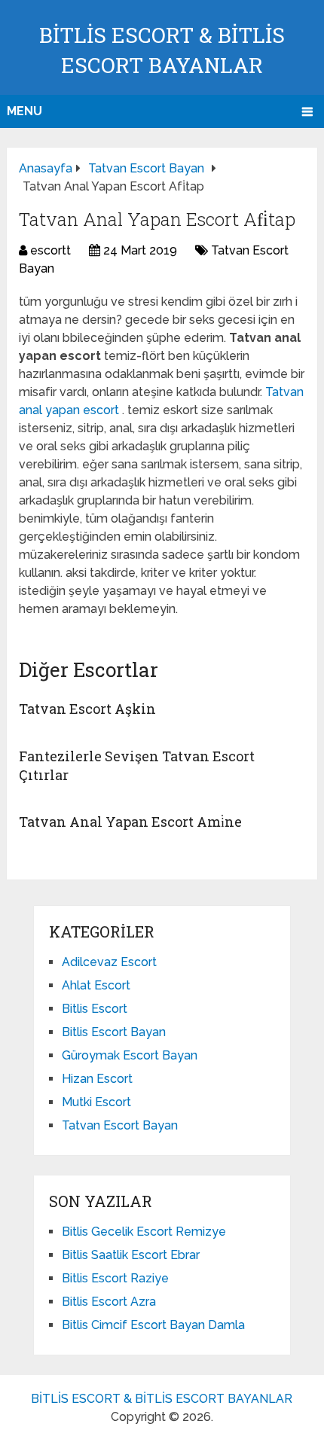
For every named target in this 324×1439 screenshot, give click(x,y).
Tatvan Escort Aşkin (87, 709)
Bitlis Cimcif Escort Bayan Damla (153, 1325)
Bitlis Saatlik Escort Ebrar (131, 1255)
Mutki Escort (96, 1102)
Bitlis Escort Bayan (114, 1032)
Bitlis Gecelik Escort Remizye (144, 1231)
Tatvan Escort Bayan (120, 1125)
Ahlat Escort (96, 985)
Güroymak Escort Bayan (129, 1055)
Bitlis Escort (94, 1009)
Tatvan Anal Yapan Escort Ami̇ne (130, 821)
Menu (24, 111)
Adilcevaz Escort (109, 962)
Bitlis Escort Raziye (115, 1278)
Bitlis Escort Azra (109, 1301)
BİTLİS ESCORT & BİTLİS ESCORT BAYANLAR (161, 1399)
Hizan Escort (97, 1079)
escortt (50, 250)
